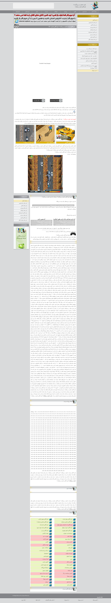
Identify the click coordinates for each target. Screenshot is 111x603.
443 (36, 454)
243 (36, 434)
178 (70, 426)
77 (34, 417)
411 (54, 450)
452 (57, 454)
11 (55, 411)
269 (50, 436)
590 (52, 468)
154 (61, 423)
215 (63, 430)
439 (72, 452)
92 (60, 417)
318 (70, 440)
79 (38, 417)
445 (41, 454)
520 (75, 460)
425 (41, 452)
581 (32, 468)
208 (48, 430)
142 (34, 423)
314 (61, 440)
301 (32, 440)
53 (38, 415)
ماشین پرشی (69, 542)
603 (48, 470)
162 (34, 426)
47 (73, 413)
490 (52, 458)
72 (71, 415)
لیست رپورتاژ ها (94, 68)
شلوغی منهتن (45, 570)
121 (32, 421)
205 (41, 430)
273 (59, 436)
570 (52, 466)
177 (68, 426)
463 (36, 456)
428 (48, 452)
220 (75, 430)
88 (53, 417)
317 (68, 440)
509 (50, 460)
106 (43, 419)
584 (39, 468)
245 (41, 434)
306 (43, 440)
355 (63, 444)
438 (70, 452)
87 (52, 417)
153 (59, 423)
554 (61, 464)
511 (54, 460)
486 (43, 458)
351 (54, 444)
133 (59, 421)
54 (40, 415)
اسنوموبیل (46, 553)
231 (54, 432)
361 (32, 446)
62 (53, 415)
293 (59, 438)
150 (52, 423)
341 (32, 444)
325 (41, 442)
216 (66, 430)
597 (68, 468)
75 (31, 417)
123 (36, 421)
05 (45, 411)
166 (43, 426)
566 (43, 466)
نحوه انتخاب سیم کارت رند (91, 48)
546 (43, 464)
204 (39, 430)
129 (50, 421)
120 (75, 419)
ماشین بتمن (69, 584)
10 (53, 411)
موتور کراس (45, 539)
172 (57, 426)
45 (69, 413)
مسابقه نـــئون (45, 547)
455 (63, 454)
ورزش (67, 245)
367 (45, 446)
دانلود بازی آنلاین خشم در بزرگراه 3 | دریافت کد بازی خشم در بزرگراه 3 (57, 197)
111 (54, 419)
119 (72, 419)
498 (70, 458)
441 (32, 454)
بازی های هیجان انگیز (93, 39)
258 (70, 434)
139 (72, 421)
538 (70, 462)
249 (50, 434)
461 (32, 456)
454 (61, 454)
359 (72, 444)
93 (62, 417)
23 (31, 413)
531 (54, 462)
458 (70, 454)
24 (33, 413)
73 (73, 415)
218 (70, 430)
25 (34, 413)
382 (34, 448)
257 (68, 434)
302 (34, 440)
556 (66, 464)
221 (32, 432)
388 (48, 448)
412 (57, 450)
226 (43, 432)
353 (59, 444)
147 (45, 423)
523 (36, 462)
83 (45, 417)
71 (69, 415)
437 (68, 452)
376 (66, 446)
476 (66, 456)
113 (59, 419)
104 (39, 419)
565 (41, 466)
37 (55, 413)
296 (66, 438)
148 (48, 423)
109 (50, 419)
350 (52, 444)
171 (54, 426)
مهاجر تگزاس (45, 533)
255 (63, 434)
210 (52, 430)
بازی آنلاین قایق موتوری (67, 530)
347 (45, 444)
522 (34, 462)
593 (59, 468)
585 (41, 468)
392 (57, 448)
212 (57, 430)
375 (63, 446)
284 (39, 438)
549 (50, 464)
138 (70, 421)
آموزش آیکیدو (94, 63)
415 (63, 450)
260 (75, 434)
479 (72, 456)
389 (50, 448)
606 (54, 470)
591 (54, 468)
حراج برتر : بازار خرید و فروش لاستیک (89, 55)
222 (34, 432)
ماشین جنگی (69, 562)
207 (45, 430)
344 (39, 444)
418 (70, 450)
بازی (58, 247)
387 (45, 448)
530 (52, 462)
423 (36, 452)
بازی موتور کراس (44, 564)
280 (75, 436)
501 (32, 460)
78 (36, 417)
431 (54, 452)
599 (72, 468)
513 (59, 460)
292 (57, 438)
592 (57, 468)
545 (41, 464)
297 (68, 438)
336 (66, 442)
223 (36, 432)
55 (41, 415)
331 (54, 442)
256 (66, 434)
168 (48, 426)
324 (39, 442)
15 (62, 411)
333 (59, 442)
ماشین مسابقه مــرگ (67, 573)
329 (50, 442)
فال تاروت (23, 600)
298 (70, 438)
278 (70, 436)
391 (54, 448)
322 (34, 442)
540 (75, 462)
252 (57, 434)
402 (34, 450)
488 (48, 458)
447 (45, 454)
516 (66, 460)
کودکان (55, 11)
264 (39, 436)
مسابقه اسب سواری (67, 533)
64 (57, 415)
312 (57, 440)
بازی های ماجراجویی (93, 22)
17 (66, 411)
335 (63, 442)
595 (63, 468)
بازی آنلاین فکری (93, 37)
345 (41, 444)
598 (70, 468)
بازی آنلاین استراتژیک (92, 32)
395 (63, 448)
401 (32, 450)
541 (32, 464)
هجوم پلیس (46, 556)
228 (48, 432)
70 (67, 415)
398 (70, 448)
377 (68, 446)
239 (72, 432)
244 (39, 434)
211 (54, 430)
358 (70, 444)
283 (36, 438)
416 (66, 450)
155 (63, 423)
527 (45, 462)
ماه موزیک (66, 600)
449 (50, 454)
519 (72, 460)
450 (52, 454)
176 (66, 426)
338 (70, 442)
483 (36, 458)
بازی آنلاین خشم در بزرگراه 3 (80, 6)
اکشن (75, 11)
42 (64, 413)
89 (55, 417)
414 (61, 450)
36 (53, 413)
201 (32, 430)
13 (59, 411)
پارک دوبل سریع (68, 539)
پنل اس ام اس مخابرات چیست (91, 53)
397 (68, 448)
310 (52, 440)
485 (41, 458)
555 (63, 464)
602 (45, 470)
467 (45, 456)
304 (39, 440)
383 (36, 448)
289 (50, 438)
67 (62, 415)
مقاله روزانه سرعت (68, 401)
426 (43, 452)
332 (57, 442)
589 (50, 468)
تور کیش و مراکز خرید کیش (91, 60)
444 (39, 454)
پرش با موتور (69, 556)
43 (66, 413)
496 (66, 458)
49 (31, 415)
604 (50, 470)
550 (52, 464)
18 (67, 411)
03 (41, 411)
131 (54, 421)
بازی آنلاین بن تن (44, 530)
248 (48, 434)
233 (59, 432)
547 (45, 464)
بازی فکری (27, 11)
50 (33, 415)
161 (32, 426)
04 (43, 411)
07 (48, 411)
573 (59, 466)
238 (70, 432)
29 (41, 413)
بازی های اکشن (94, 24)
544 (39, 464)
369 (50, 446)
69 (66, 415)
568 (48, 466)
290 (52, 438)
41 (62, 413)
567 (45, 466)
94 (64, 417)
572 (57, 466)
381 (32, 448)
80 (39, 417)
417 (68, 450)
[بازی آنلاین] (65, 143)
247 (45, 434)
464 (39, 456)
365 (41, 446)
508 (48, 460)
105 (41, 419)
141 (32, 423)
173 (59, 426)
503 (36, 460)
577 (68, 466)
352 (57, 444)
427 (45, 452)
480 (75, 456)
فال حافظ (38, 600)
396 (66, 448)
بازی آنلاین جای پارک (44, 524)
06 (47, 411)
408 (48, 450)
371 (54, 446)
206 (43, 430)
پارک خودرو (69, 544)
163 (36, 426)
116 (66, 419)
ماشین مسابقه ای (68, 567)
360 (75, 444)
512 (57, 460)
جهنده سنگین (45, 544)
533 (59, 462)
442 (34, 454)
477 (68, 456)
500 (75, 458)
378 (70, 446)
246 (43, 434)
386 (43, 448)
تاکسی (46, 542)
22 (74, 411)
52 (36, 415)
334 (61, 442)
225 (41, 432)
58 (47, 415)
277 (68, 436)
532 (57, 462)
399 (72, 448)
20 (71, 411)
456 (66, 454)
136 (66, 421)
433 (59, 452)
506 (43, 460)
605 (52, 470)
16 (64, 411)
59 (48, 415)
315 (63, 440)
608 (59, 470)
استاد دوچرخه (45, 559)
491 (54, 458)
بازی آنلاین (95, 20)
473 (59, 456)
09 (52, 411)
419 (72, 450)
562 (34, 466)
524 (39, 462)
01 (38, 411)
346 (43, 444)
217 (68, 430)
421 (32, 452)
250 (52, 434)
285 (41, 438)
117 (68, 419)
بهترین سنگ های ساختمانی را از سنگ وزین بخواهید (88, 51)
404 (39, 450)
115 (63, 419)
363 (36, 446)
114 (61, 419)
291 (54, 438)
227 (45, 432)
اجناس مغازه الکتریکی (49, 600)
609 (61, 470)
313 (59, 440)
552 (57, 464)
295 (63, 438)
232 (57, 432)
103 (36, 419)
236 (66, 432)
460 (75, 454)
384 (39, 448)
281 (32, 438)
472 (57, 456)
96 (67, 417)
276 (66, 436)
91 (59, 417)
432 (57, 452)
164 (39, 426)
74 (74, 415)
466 (43, 456)
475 (63, 456)
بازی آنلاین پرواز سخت (67, 519)
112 (57, 419)
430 (52, 452)
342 (34, 444)
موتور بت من (45, 536)
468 (48, 456)
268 (48, 436)
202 (34, 430)
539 (72, 462)
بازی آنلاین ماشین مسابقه (66, 522)
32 (47, 413)
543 (36, 464)
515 (63, 460)
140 (75, 421)
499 (72, 458)
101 (32, 419)
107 (45, 419)
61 (52, 415)
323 (36, 442)
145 (41, 423)
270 (52, 436)
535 (63, 462)
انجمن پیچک (95, 600)
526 (43, 462)
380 (75, 446)
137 (68, 421)
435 (63, 452)
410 (52, 450)
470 (52, 456)
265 (41, 436)
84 (46, 417)
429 (50, 452)
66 (60, 415)
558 (70, 464)
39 (59, 413)
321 (32, 442)
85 (48, 417)
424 (39, 452)
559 (72, 464)
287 (45, 438)
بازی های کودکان (93, 29)
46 (71, 413)
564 (39, 466)
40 (60, 413)
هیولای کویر (69, 536)
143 (36, 423)
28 (40, 413)
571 (54, 466)
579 (72, 466)
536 (66, 462)
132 (57, 421)
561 (32, 466)
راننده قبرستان (69, 579)
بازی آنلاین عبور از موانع (67, 527)
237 (68, 432)
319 (72, 440)
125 (41, 421)
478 (70, 456)
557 (68, 464)
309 (50, 440)
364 (39, 446)
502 (34, 460)
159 (72, 423)
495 (63, 458)
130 (52, 421)
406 (43, 450)
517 (68, 460)
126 (43, 421)
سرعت (46, 11)
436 (66, 452)
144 (39, 423)
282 (34, 438)
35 (52, 413)
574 (61, 466)
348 (48, 444)
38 (57, 413)
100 (75, 417)
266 (43, 436)
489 (50, 458)
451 (54, 454)
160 (75, 423)
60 (50, 415)
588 (48, 468)
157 (68, 423)
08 (50, 411)
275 (63, 436)
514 (61, 460)
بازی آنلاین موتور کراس (43, 519)
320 (75, 440)
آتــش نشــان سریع (44, 573)
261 (32, 436)
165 (41, 426)
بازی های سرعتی (93, 34)
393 (59, 448)
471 (54, 456)
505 (41, 460)
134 (61, 421)
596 (66, 468)
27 (38, 413)
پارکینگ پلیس (69, 550)
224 (39, 432)
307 (45, 440)
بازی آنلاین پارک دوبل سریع (42, 527)
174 (61, 426)
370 (52, 446)
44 (67, 413)
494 (61, 458)
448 (48, 454)
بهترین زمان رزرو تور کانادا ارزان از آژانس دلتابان (89, 66)
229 (50, 432)
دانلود (35, 269)
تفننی (37, 11)
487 (45, 458)
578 (70, 466)
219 (72, 430)
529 (50, 462)
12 (57, 411)
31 (45, 413)
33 (48, 413)
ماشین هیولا (69, 576)
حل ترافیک (70, 570)
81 (41, 417)
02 (40, 411)
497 (68, 458)
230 (52, 432)
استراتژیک (18, 11)
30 (43, 413)
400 (75, 448)
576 (66, 466)
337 (68, 442)
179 (72, 426)
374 (61, 446)
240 (75, 432)
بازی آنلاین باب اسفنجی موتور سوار (64, 524)
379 (72, 446)
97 (69, 417)
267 (45, 436)
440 (75, 452)
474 (61, 456)
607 (57, 470)
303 (36, 440)
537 (68, 462)
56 (43, 415)
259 (72, 434)
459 (72, 454)
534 (61, 462)
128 (48, 421)
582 (34, 468)
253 (59, 434)
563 (36, 466)
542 (34, 464)
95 (66, 417)
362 (34, 446)
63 (55, 415)
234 (61, 432)
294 (61, 438)
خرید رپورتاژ (94, 70)
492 (57, 458)
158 (70, 423)
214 (61, 430)
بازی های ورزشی (93, 27)
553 (59, 464)
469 (50, 456)
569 (50, 466)
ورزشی (65, 11)
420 (75, 450)
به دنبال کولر (69, 582)
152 (57, 423)
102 (34, 419)
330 (52, 442)
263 (36, 436)
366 (43, 446)
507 (45, 460)
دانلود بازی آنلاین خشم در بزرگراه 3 (63, 235)
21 (73, 411)
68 (64, 415)
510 (52, 460)
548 (48, 464)
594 (61, 468)
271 (54, 436)
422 (34, 452)
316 (66, 440)
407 (45, 450)
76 (33, 417)
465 (41, 456)
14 (60, 411)
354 (61, 444)
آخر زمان (70, 547)
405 (41, 450)
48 (74, 413)
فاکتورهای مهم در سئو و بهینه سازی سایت (88, 58)
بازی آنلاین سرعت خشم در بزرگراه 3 (38, 387)
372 (57, 446)
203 (36, 430)
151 (54, 423)
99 (72, 417)
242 (34, 434)
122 (34, 421)
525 (41, 462)
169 (50, 426)
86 (50, 417)
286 (43, 438)
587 (45, 468)
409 (50, 450)
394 (61, 448)
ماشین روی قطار (44, 576)
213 (59, 430)
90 (57, 417)
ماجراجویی (84, 11)
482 (34, 458)
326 (43, 442)
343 (36, 444)
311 (54, 440)
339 (72, 442)
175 (63, 426)
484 (39, 458)
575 (63, 466)
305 (41, 440)
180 (75, 426)
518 (70, 460)
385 (41, 448)
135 (63, 421)
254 (61, 434)
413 (59, 450)
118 (70, 419)
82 (43, 417)
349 (50, 444)
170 (52, 426)
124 (39, 421)
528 (48, 462)
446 (43, 454)
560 (75, 464)
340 (75, 442)
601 (43, 470)
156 (66, 423)
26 (36, 413)
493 (59, 458)
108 (48, 419)
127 (45, 421)
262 (34, 436)
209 (50, 430)
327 (45, 442)
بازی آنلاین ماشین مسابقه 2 (42, 522)
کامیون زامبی (45, 562)
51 (34, 415)
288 (48, 438)
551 (54, 464)
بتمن (71, 559)
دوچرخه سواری (69, 553)
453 (59, 454)
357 (68, 444)
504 (39, 460)
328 (48, 442)
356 (66, 444)
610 (63, 470)
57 (45, 415)
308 (48, 440)
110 (52, 419)
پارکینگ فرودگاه (44, 567)
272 (57, 436)
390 (52, 448)
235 (63, 432)
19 (69, 411)
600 (75, 468)
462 (34, 456)
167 (45, 426)
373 (59, 446)
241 (32, 434)
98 (71, 417)
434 (61, 452)
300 (75, 438)
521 (32, 462)
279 (72, 436)
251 (54, 434)
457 (68, 454)
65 (59, 415)
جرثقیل (46, 582)
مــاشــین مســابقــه (43, 550)
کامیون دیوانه (69, 564)
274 (61, 436)
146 (43, 423)
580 (75, 466)
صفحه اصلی (94, 11)
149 (50, 423)
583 (36, 468)
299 (72, 438)
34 (50, 413)
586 (43, 468)
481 (32, 458)
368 (48, 446)
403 (36, 450)
